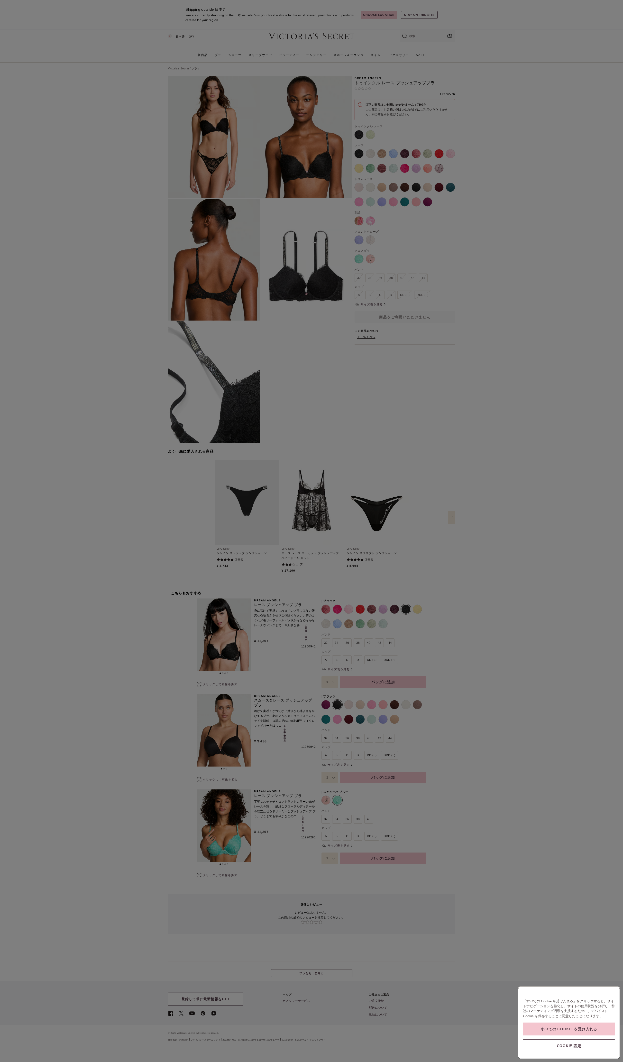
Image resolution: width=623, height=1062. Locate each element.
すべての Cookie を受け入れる (569, 1029)
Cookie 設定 (569, 1046)
